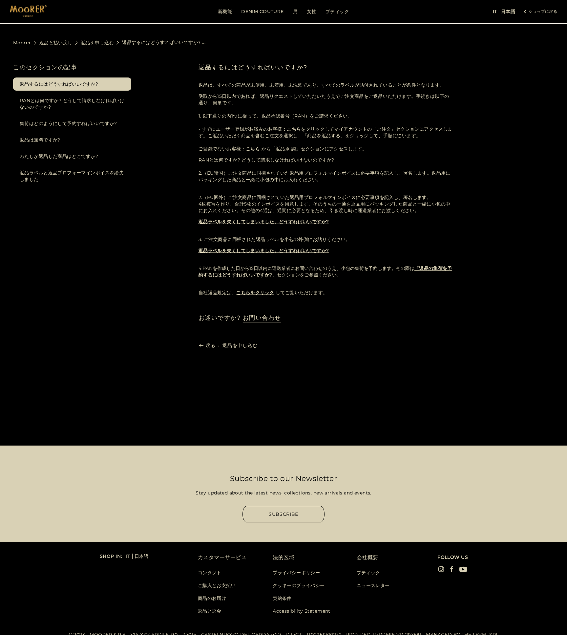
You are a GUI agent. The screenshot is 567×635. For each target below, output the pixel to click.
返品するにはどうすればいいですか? (59, 84)
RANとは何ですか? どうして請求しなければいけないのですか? (72, 104)
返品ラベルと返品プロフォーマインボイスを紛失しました (72, 176)
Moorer (22, 43)
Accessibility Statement (301, 611)
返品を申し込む (97, 43)
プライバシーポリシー (296, 573)
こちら (294, 129)
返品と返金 (209, 611)
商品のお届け (212, 598)
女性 (311, 11)
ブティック (337, 11)
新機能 (225, 11)
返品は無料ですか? (40, 140)
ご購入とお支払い (217, 585)
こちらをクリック (255, 293)
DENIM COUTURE (262, 11)
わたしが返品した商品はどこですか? (59, 156)
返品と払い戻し (56, 43)
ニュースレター (373, 585)
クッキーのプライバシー (299, 585)
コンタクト (209, 573)
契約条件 (282, 598)
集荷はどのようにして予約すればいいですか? (68, 123)
